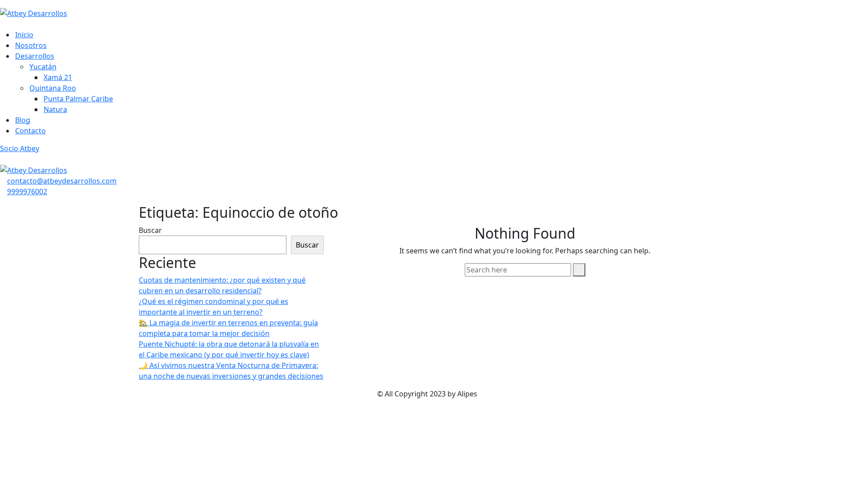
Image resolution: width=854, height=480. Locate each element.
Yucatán (42, 67)
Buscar (150, 230)
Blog (22, 120)
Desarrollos (34, 56)
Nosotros (31, 45)
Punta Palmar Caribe (78, 99)
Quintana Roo (52, 88)
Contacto (30, 131)
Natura (55, 109)
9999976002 (27, 191)
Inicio (24, 35)
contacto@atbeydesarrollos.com (62, 181)
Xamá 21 (58, 77)
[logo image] (33, 170)
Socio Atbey (19, 148)
